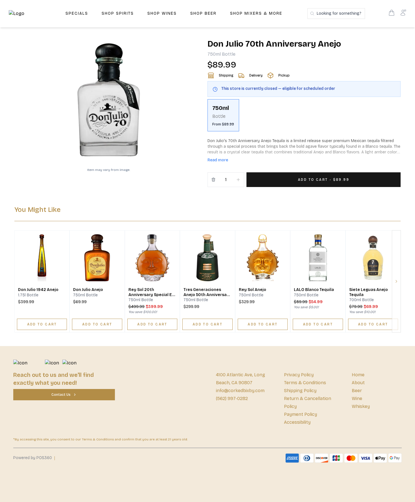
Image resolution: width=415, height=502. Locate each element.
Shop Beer (203, 13)
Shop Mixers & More (256, 13)
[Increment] (238, 180)
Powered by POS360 (32, 457)
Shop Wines (162, 13)
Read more (217, 160)
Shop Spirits (118, 13)
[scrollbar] (304, 117)
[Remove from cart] (213, 180)
